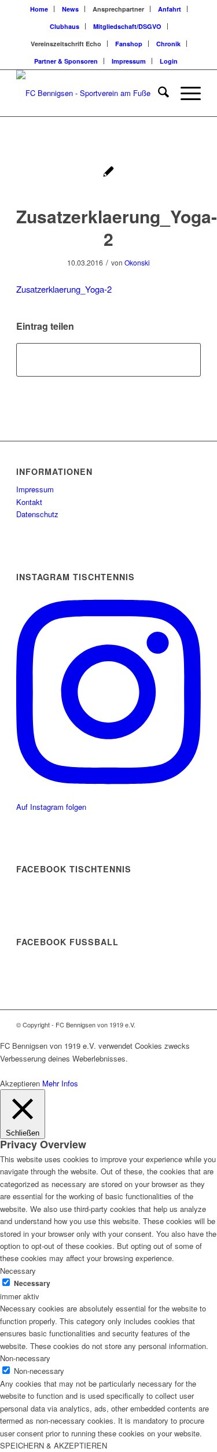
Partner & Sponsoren (66, 61)
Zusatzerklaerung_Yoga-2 (64, 289)
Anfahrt (169, 9)
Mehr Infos (60, 1083)
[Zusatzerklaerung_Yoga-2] (108, 172)
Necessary (32, 1283)
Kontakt (29, 501)
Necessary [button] (18, 1270)
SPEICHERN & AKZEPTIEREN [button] (53, 1445)
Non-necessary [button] (25, 1358)
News (70, 9)
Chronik (168, 43)
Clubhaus (64, 26)
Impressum (129, 61)
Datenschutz (37, 513)
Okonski (137, 262)
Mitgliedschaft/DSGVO (127, 26)
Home (39, 9)
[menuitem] (39, 9)
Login (169, 61)
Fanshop (128, 43)
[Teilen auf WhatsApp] (108, 360)
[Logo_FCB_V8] (90, 93)
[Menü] (185, 93)
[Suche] (157, 93)
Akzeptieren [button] (20, 1083)
